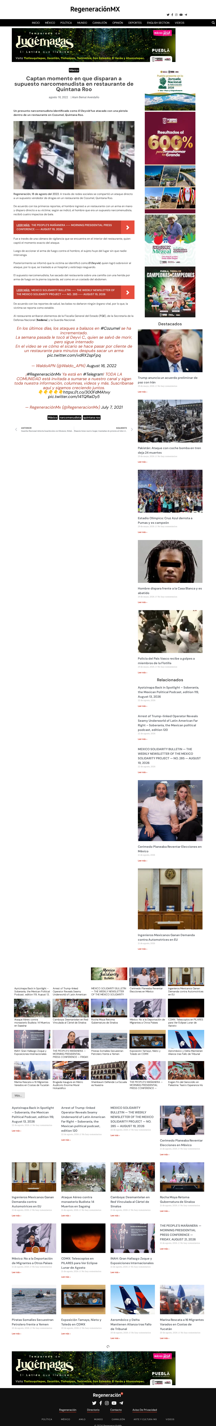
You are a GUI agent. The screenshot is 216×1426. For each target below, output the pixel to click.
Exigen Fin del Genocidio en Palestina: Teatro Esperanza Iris (185, 1084)
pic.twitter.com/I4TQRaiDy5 (74, 396)
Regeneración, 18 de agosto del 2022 (36, 194)
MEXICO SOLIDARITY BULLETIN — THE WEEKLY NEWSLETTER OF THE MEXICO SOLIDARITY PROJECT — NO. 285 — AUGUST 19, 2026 (108, 991)
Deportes (135, 23)
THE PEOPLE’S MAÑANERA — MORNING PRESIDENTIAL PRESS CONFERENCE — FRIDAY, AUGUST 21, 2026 (70, 1054)
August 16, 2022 (101, 365)
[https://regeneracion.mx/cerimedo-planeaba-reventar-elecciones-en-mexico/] (146, 979)
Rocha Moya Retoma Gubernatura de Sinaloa (104, 1021)
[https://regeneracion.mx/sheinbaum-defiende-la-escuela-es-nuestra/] (108, 1073)
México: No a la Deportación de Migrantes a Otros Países (147, 1021)
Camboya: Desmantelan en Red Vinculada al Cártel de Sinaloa (70, 1021)
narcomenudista (70, 417)
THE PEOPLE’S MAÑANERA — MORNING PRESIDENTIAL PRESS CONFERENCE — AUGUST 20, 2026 (146, 1085)
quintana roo (91, 417)
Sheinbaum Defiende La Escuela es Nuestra (109, 1084)
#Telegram (93, 374)
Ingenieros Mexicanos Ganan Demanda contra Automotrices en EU (185, 991)
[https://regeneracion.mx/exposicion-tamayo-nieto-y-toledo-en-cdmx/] (146, 1042)
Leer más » (142, 392)
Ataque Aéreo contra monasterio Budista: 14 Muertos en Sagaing (32, 1022)
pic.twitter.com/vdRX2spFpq (74, 355)
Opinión (117, 23)
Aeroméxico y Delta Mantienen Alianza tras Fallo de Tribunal (185, 1053)
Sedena (42, 320)
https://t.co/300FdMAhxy (86, 392)
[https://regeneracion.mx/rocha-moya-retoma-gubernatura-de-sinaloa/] (108, 1011)
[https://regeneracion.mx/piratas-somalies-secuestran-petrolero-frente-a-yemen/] (108, 1042)
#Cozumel (110, 328)
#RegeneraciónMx (44, 374)
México (50, 23)
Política (66, 23)
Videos (179, 23)
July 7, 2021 (112, 407)
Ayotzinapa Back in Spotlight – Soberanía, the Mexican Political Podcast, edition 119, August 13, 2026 (168, 692)
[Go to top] (210, 1419)
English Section (158, 23)
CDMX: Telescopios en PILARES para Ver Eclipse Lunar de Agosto (185, 1022)
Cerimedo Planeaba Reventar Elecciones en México (146, 990)
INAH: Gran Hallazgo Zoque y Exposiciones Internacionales (30, 1053)
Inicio (36, 23)
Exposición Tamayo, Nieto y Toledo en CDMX (145, 1053)
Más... (18, 1095)
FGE (102, 316)
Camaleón (99, 23)
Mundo (82, 23)
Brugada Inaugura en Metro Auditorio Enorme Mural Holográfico (68, 1085)
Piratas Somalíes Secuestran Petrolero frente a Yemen (107, 1053)
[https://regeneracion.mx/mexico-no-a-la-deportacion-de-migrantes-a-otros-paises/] (146, 1011)
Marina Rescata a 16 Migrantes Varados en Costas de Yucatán (31, 1084)
